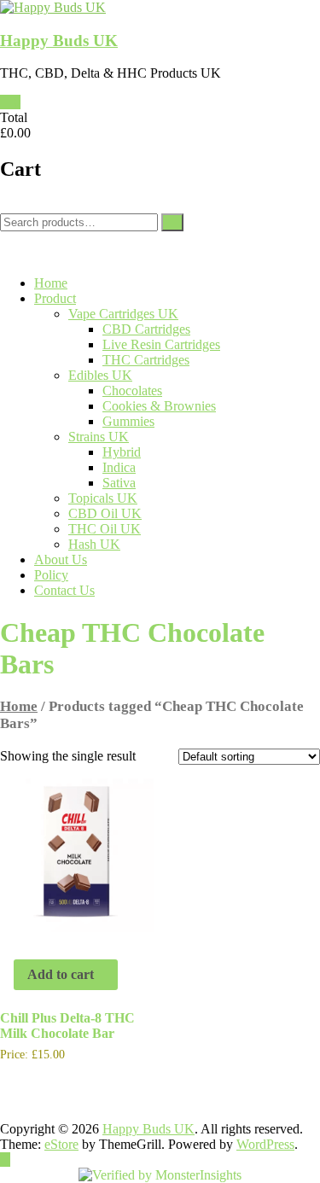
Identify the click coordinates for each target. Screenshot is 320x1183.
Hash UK (94, 544)
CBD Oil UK (105, 513)
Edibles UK (100, 375)
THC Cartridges (145, 360)
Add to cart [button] (60, 974)
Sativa (119, 482)
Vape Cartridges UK (123, 313)
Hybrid (121, 452)
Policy (51, 575)
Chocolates (132, 390)
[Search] (172, 222)
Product (55, 298)
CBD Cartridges (146, 329)
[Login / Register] (5, 238)
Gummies (128, 421)
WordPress (265, 1144)
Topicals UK (102, 498)
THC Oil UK (104, 529)
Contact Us (64, 590)
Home (50, 283)
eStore (61, 1144)
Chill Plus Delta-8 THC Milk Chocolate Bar (67, 1025)
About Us (60, 559)
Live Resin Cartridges (161, 344)
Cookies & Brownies (159, 406)
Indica (119, 467)
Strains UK (98, 436)
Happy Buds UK (59, 41)
